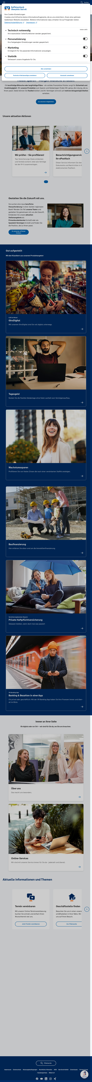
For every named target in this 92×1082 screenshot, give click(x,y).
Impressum (30, 22)
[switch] (85, 38)
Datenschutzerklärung (13, 22)
